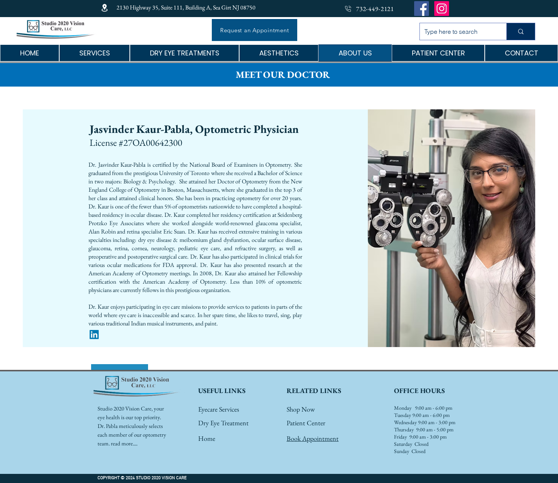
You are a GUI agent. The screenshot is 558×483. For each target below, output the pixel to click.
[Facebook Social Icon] (421, 8)
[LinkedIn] (94, 334)
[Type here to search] (520, 31)
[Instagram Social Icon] (441, 8)
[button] (184, 53)
